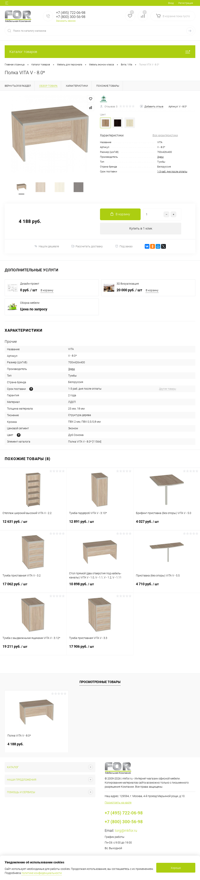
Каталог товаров (23, 52)
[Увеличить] (50, 134)
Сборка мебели (29, 302)
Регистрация (185, 3)
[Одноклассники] (152, 246)
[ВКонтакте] (147, 246)
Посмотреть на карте (118, 802)
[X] (163, 246)
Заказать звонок (66, 20)
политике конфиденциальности (41, 873)
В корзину (47, 290)
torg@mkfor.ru (126, 830)
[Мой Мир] (158, 246)
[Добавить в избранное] (90, 98)
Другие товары (167, 388)
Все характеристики (165, 135)
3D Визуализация (128, 283)
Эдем (160, 156)
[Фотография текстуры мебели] (19, 435)
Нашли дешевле (49, 246)
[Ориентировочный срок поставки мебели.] (31, 389)
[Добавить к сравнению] (90, 107)
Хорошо (176, 867)
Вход (171, 3)
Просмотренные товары (100, 682)
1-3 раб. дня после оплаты (172, 171)
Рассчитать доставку (89, 246)
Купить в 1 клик (140, 228)
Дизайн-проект (29, 283)
